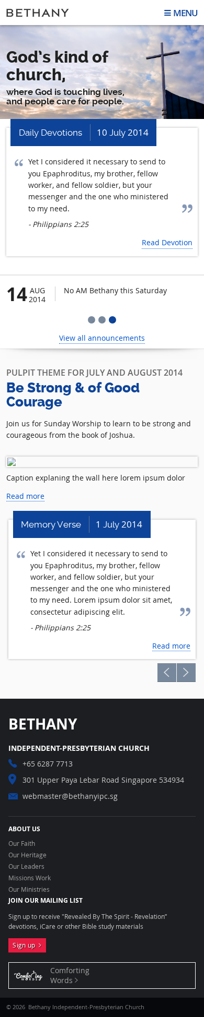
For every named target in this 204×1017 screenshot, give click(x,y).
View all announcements (102, 338)
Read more (25, 496)
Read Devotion (167, 242)
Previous (166, 672)
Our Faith (21, 844)
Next (186, 672)
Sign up (26, 945)
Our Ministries (29, 890)
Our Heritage (27, 855)
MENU (185, 13)
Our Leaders (26, 867)
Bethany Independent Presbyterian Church (37, 12)
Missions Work (29, 878)
